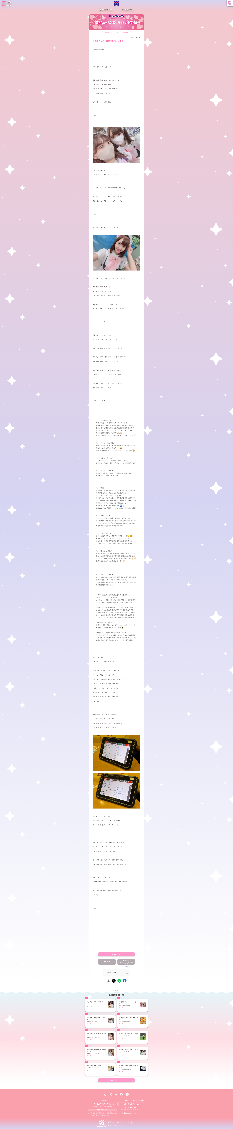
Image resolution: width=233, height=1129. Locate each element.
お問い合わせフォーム (131, 1104)
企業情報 (110, 1122)
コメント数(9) (126, 966)
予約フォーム (127, 1113)
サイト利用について (118, 1122)
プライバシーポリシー (130, 1122)
